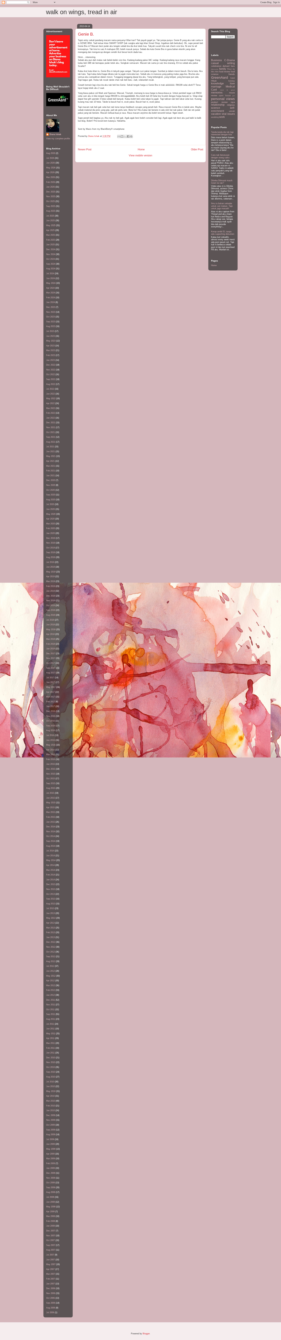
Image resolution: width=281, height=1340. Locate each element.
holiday (231, 81)
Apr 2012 (50, 980)
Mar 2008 (50, 1216)
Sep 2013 (50, 899)
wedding (215, 117)
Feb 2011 (50, 1048)
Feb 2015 (50, 817)
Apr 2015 (50, 807)
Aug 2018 (50, 615)
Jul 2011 (50, 1024)
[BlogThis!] (122, 136)
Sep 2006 (50, 1303)
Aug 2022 (50, 384)
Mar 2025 (50, 235)
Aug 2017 (50, 672)
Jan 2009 (50, 1168)
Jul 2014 (50, 850)
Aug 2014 (50, 846)
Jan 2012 (50, 995)
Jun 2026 (50, 163)
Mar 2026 (50, 177)
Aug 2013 (50, 903)
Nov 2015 (50, 774)
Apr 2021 (50, 461)
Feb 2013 (50, 932)
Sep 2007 (50, 1245)
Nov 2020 (50, 485)
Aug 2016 (50, 730)
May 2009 (50, 1149)
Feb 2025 (50, 240)
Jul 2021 (50, 446)
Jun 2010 (50, 1086)
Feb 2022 (50, 413)
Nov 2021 (50, 427)
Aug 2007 (50, 1250)
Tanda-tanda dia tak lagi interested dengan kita (222, 133)
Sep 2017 (50, 668)
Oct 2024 (50, 259)
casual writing (223, 63)
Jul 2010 (50, 1081)
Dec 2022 (50, 365)
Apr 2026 (50, 172)
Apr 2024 (50, 288)
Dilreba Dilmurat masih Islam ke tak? (221, 181)
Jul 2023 (50, 331)
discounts (214, 69)
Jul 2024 (50, 273)
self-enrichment (223, 109)
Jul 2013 (50, 908)
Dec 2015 (50, 769)
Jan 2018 (50, 648)
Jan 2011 (50, 1052)
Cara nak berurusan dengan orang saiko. (220, 156)
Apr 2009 (50, 1154)
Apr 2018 (50, 634)
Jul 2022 (50, 389)
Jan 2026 (50, 187)
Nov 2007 (50, 1235)
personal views (223, 99)
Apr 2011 (50, 1038)
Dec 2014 (50, 826)
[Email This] (118, 136)
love (232, 83)
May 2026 (50, 167)
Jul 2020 (50, 504)
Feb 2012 (50, 990)
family (222, 68)
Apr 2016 (50, 750)
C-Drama (229, 60)
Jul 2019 (50, 562)
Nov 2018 (50, 600)
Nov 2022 (50, 369)
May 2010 (50, 1091)
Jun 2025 (50, 220)
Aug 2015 (50, 788)
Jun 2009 (50, 1144)
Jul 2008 (50, 1197)
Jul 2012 (50, 966)
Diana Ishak (55, 134)
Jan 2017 (50, 706)
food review (224, 71)
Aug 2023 (50, 326)
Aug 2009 (50, 1134)
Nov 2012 (50, 947)
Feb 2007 (50, 1279)
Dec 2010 (50, 1057)
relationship (218, 104)
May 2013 (50, 918)
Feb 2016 (50, 759)
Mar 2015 (50, 812)
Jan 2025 (50, 244)
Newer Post (84, 149)
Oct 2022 (50, 374)
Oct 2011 (50, 1009)
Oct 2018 (50, 605)
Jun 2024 (50, 278)
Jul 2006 (50, 1312)
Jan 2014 (50, 879)
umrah (232, 111)
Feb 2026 (50, 182)
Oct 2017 (50, 663)
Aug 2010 (50, 1077)
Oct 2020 (50, 490)
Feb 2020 (50, 528)
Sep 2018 (50, 610)
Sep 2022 (50, 379)
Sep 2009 (50, 1130)
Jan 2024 (50, 302)
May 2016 (50, 745)
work (222, 117)
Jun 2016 (50, 740)
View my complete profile (58, 138)
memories (216, 92)
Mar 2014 (50, 870)
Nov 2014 (50, 831)
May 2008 (50, 1206)
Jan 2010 (50, 1110)
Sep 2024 (50, 264)
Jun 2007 (50, 1259)
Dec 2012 (50, 942)
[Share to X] (125, 136)
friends (231, 74)
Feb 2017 (50, 701)
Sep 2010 (50, 1072)
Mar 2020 (50, 523)
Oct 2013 (50, 894)
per (233, 96)
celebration (216, 66)
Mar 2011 (50, 1043)
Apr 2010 (50, 1096)
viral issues (228, 113)
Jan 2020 (50, 533)
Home (141, 149)
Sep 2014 (50, 841)
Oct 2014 (50, 836)
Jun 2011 (50, 1028)
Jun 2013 (50, 913)
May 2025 (50, 225)
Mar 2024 (50, 292)
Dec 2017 (50, 653)
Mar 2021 (50, 466)
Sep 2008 (50, 1187)
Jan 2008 (50, 1226)
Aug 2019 (50, 557)
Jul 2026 (50, 158)
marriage (216, 86)
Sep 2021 (50, 437)
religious (231, 105)
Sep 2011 (50, 1014)
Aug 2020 (50, 499)
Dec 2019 (50, 538)
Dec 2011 (50, 1000)
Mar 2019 (50, 581)
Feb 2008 (50, 1221)
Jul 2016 (50, 735)
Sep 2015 (50, 783)
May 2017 (50, 687)
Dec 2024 (50, 249)
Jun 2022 (50, 394)
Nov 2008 (50, 1178)
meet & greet (227, 90)
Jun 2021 (50, 451)
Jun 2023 (50, 336)
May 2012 (50, 976)
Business (216, 60)
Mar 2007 (50, 1274)
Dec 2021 (50, 422)
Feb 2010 (50, 1105)
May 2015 (50, 802)
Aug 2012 (50, 961)
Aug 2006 (50, 1308)
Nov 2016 (50, 716)
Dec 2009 (50, 1115)
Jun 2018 (50, 624)
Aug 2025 (50, 211)
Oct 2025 (50, 201)
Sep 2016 (50, 725)
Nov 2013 (50, 889)
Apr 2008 (50, 1211)
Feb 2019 (50, 586)
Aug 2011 (50, 1019)
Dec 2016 (50, 711)
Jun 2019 (50, 567)
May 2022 (50, 398)
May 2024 (50, 283)
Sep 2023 (50, 321)
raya (233, 102)
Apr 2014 (50, 865)
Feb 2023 (50, 355)
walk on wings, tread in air (81, 12)
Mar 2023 (50, 350)
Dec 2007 (50, 1230)
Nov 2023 (50, 312)
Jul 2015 (50, 793)
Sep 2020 (50, 494)
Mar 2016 (50, 754)
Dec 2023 (50, 307)
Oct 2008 (50, 1182)
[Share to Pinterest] (131, 136)
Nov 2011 (50, 1004)
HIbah (214, 81)
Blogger (146, 1333)
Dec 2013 (50, 884)
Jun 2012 (50, 971)
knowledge (217, 83)
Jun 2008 (50, 1202)
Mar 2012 (50, 985)
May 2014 (50, 860)
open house (225, 95)
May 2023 (50, 341)
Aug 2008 (50, 1192)
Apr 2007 (50, 1269)
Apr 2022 (50, 403)
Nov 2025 (50, 196)
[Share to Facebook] (128, 136)
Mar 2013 (50, 927)
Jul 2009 (50, 1139)
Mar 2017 (50, 697)
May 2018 (50, 629)
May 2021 (50, 456)
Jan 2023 (50, 360)
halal (232, 78)
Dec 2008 (50, 1173)
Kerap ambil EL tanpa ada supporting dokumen (222, 232)
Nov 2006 (50, 1293)
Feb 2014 (50, 875)
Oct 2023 (50, 316)
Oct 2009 (50, 1125)
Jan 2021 (50, 475)
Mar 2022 (50, 408)
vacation (216, 113)
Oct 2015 (50, 778)
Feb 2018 (50, 644)
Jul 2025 (50, 216)
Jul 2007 (50, 1255)
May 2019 (50, 572)
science (215, 107)
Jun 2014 (50, 855)
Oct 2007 (50, 1240)
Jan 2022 (50, 418)
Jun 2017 (50, 682)
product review (219, 102)
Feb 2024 (50, 297)
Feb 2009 (50, 1163)
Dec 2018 (50, 596)
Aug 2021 (50, 442)
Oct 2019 (50, 547)
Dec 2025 (50, 191)
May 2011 (50, 1033)
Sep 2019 (50, 552)
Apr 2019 (50, 576)
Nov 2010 (50, 1062)
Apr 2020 (50, 519)
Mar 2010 (50, 1101)
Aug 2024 (50, 268)
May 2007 (50, 1264)
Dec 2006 (50, 1288)
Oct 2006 (50, 1298)
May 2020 (50, 514)
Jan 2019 (50, 591)
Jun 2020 (50, 509)
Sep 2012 (50, 956)
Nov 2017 (50, 658)
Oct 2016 (50, 721)
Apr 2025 (50, 230)
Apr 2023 (50, 345)
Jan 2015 (50, 822)
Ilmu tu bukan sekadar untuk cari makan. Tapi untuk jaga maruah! (222, 206)
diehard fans (229, 66)
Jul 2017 (50, 677)
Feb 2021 (50, 470)
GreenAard (219, 77)
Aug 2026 (50, 153)
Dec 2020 (50, 480)
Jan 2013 (50, 937)
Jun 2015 (50, 798)
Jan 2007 (50, 1283)
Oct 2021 (50, 432)
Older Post (197, 149)
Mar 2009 (50, 1158)
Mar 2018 (50, 639)
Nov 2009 (50, 1120)
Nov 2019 (50, 543)
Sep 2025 (50, 206)
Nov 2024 (50, 254)
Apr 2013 (50, 923)
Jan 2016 (50, 764)
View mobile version (140, 155)
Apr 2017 (50, 692)
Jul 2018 (50, 620)
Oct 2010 (50, 1067)
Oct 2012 (50, 952)
